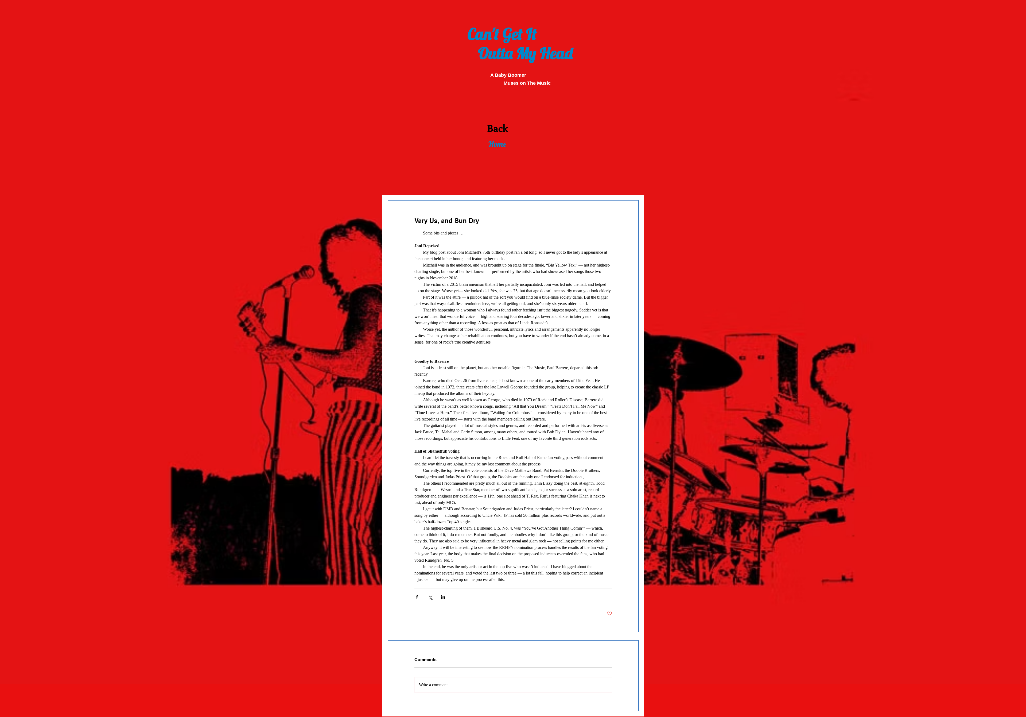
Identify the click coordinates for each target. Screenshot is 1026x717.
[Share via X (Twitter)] (430, 597)
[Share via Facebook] (416, 597)
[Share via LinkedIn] (443, 597)
